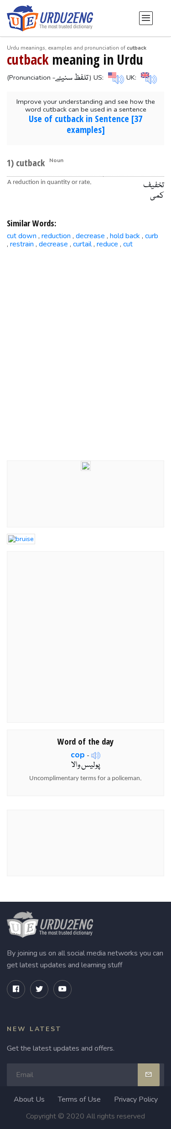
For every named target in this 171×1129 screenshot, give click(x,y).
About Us (29, 1099)
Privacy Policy (136, 1099)
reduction (56, 236)
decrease (90, 236)
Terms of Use (79, 1099)
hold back (125, 236)
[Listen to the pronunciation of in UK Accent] (147, 77)
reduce (107, 244)
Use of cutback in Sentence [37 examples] (85, 124)
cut (128, 244)
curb (151, 236)
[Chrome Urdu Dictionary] (86, 465)
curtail (82, 244)
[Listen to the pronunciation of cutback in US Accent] (114, 77)
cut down (21, 236)
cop (78, 754)
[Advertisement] (85, 347)
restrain (22, 244)
